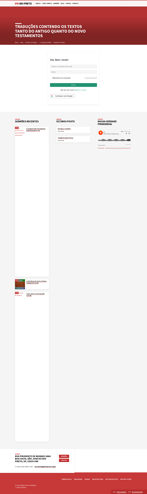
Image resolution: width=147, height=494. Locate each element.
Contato (75, 3)
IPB (23, 3)
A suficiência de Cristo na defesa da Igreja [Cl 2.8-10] (36, 282)
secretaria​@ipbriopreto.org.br (45, 467)
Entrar (73, 85)
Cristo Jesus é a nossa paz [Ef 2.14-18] (35, 294)
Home (16, 42)
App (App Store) (125, 479)
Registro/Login (97, 479)
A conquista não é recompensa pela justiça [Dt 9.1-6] (35, 129)
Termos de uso (66, 479)
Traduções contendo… (59, 42)
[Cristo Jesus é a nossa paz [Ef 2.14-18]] (20, 367)
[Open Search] (120, 3)
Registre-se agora (80, 90)
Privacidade (78, 479)
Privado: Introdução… (31, 42)
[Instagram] (129, 3)
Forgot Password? (91, 78)
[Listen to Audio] (28, 133)
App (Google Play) (111, 479)
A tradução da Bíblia (45, 42)
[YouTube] (126, 3)
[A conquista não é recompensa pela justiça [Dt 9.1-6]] (20, 202)
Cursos (68, 3)
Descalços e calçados (64, 129)
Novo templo (47, 3)
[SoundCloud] (131, 3)
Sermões (56, 3)
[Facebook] (124, 3)
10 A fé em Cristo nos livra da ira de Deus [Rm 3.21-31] (117, 147)
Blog (62, 3)
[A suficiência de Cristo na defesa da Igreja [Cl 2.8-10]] (20, 284)
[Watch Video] (27, 133)
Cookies (87, 479)
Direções (64, 456)
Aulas (21, 42)
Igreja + (38, 3)
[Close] (145, 492)
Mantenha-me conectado (61, 78)
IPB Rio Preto (101, 147)
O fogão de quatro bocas (65, 138)
